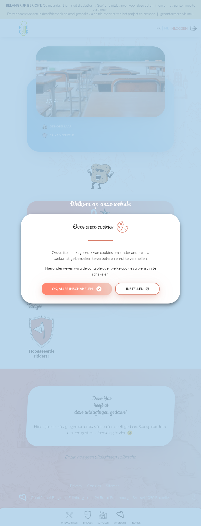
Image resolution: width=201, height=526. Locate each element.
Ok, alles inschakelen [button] (72, 289)
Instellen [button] (135, 289)
